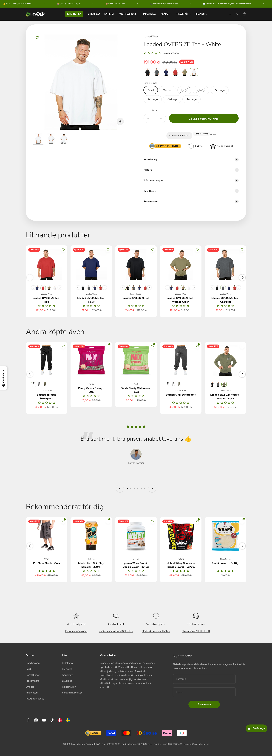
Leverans (67, 680)
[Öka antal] (161, 118)
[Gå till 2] (51, 138)
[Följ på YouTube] (44, 720)
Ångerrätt (67, 674)
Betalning (67, 662)
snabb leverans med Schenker (116, 631)
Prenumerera (204, 704)
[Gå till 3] (64, 138)
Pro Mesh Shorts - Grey (46, 563)
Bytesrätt (67, 668)
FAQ (28, 668)
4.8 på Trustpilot (225, 146)
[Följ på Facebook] (28, 720)
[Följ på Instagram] (36, 720)
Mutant (181, 559)
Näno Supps (225, 559)
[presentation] (33, 288)
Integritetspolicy (35, 698)
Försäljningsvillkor (72, 692)
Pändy (91, 384)
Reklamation (69, 686)
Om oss (30, 686)
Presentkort (32, 680)
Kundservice (33, 662)
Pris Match (32, 692)
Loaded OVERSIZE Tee (136, 297)
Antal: (154, 110)
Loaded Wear (151, 36)
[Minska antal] (148, 118)
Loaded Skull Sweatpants (181, 394)
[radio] (148, 72)
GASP (46, 559)
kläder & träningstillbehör (156, 631)
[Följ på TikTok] (52, 720)
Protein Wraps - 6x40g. (225, 563)
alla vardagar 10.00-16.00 (196, 631)
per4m (136, 559)
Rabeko (91, 559)
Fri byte (199, 146)
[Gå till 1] (38, 138)
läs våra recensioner (76, 631)
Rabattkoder (33, 674)
